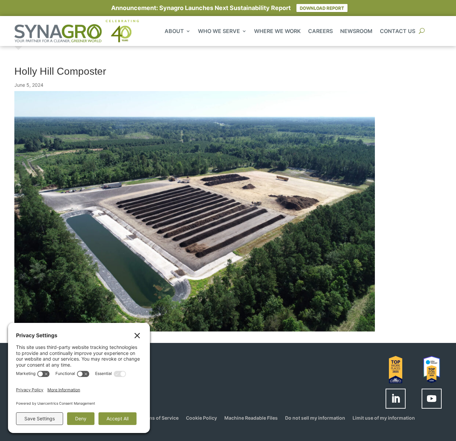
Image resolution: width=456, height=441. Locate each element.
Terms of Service (160, 418)
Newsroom (356, 31)
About (174, 31)
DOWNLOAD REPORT (322, 8)
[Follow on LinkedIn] (396, 399)
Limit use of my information (384, 418)
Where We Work (277, 31)
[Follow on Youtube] (432, 399)
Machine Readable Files (251, 418)
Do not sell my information (315, 418)
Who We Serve (219, 31)
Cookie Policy (201, 418)
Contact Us (397, 31)
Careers (320, 31)
